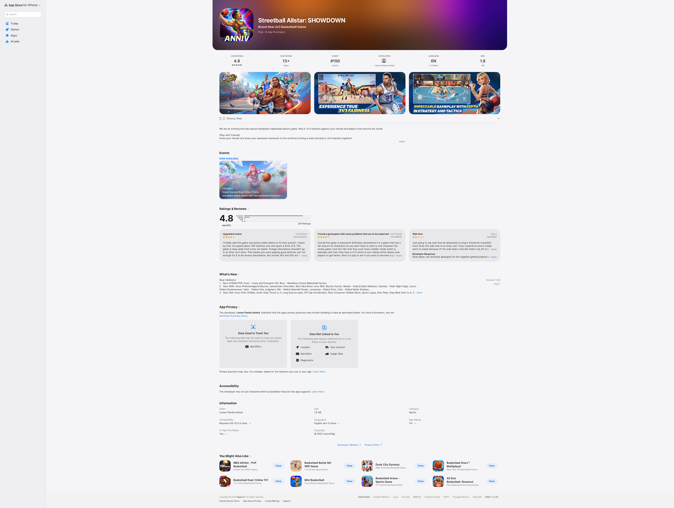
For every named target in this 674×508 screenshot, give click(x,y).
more (402, 141)
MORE (304, 255)
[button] (23, 23)
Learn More (319, 371)
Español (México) (381, 497)
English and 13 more (325, 423)
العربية (395, 497)
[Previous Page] (215, 93)
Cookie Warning (272, 501)
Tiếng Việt (477, 497)
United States (364, 497)
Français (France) (432, 497)
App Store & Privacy (252, 501)
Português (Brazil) (461, 497)
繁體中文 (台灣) (491, 497)
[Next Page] (503, 93)
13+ (411, 423)
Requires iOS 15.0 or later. (233, 423)
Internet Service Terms (229, 501)
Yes (221, 433)
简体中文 (417, 497)
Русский (406, 497)
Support (286, 501)
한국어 (446, 497)
